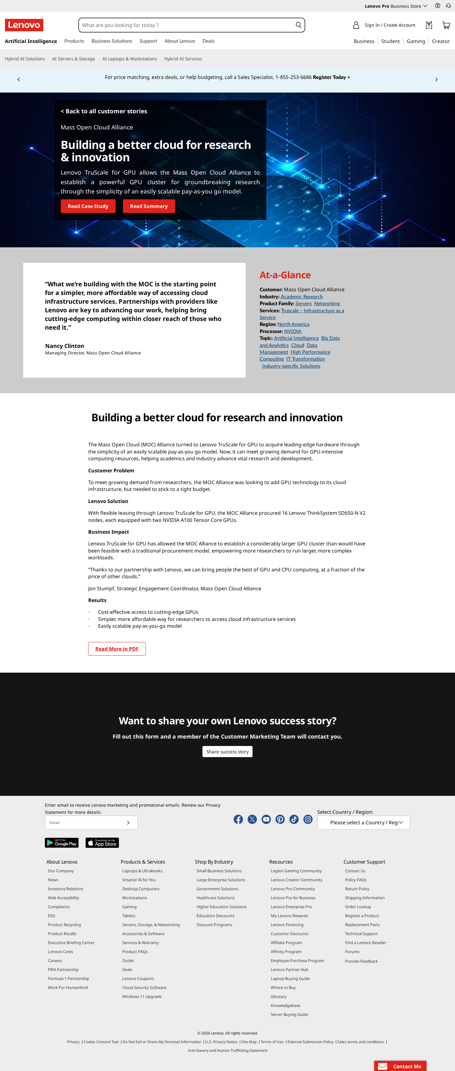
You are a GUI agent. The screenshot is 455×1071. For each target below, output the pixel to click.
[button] (437, 5)
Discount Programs (214, 924)
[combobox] (186, 25)
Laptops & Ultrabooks (142, 871)
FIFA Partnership (63, 969)
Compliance (59, 906)
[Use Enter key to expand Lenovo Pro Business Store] (425, 6)
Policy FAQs (355, 879)
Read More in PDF (117, 648)
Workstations (134, 897)
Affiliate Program (286, 942)
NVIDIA (292, 331)
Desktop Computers (140, 888)
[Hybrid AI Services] (204, 59)
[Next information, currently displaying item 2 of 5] (436, 80)
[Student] (402, 41)
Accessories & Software (143, 933)
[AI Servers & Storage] (97, 59)
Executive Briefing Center (71, 942)
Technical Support (361, 933)
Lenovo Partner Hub (289, 969)
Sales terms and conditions (360, 1041)
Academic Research (302, 296)
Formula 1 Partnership (68, 978)
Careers (55, 960)
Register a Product (362, 915)
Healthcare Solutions (216, 897)
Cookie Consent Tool (101, 1041)
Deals (127, 969)
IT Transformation (305, 359)
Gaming (129, 906)
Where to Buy (283, 987)
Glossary (279, 996)
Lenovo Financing (287, 924)
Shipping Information (365, 897)
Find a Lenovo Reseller (365, 942)
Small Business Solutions (219, 871)
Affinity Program (286, 951)
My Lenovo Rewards (289, 915)
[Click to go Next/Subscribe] (128, 822)
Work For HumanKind (68, 987)
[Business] (376, 41)
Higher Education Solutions (222, 906)
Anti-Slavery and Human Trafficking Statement (227, 1050)
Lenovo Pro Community (293, 888)
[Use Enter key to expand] (419, 26)
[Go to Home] (24, 25)
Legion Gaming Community (296, 871)
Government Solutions (217, 888)
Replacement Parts (362, 924)
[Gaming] (427, 41)
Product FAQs (135, 951)
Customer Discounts (289, 933)
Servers (304, 303)
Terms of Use (272, 1041)
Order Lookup (358, 906)
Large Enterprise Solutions (221, 879)
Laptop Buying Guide (290, 978)
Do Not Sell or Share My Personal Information (162, 1041)
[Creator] (452, 41)
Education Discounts (215, 915)
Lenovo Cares (60, 951)
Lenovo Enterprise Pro (291, 906)
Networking (327, 303)
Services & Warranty (140, 942)
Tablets (128, 915)
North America (294, 324)
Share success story (227, 751)
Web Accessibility (63, 897)
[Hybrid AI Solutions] (47, 59)
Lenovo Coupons (138, 978)
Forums (352, 951)
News (53, 879)
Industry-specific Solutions (291, 366)
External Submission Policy (310, 1041)
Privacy (73, 1041)
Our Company (61, 871)
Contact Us (355, 871)
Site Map (249, 1041)
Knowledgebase (285, 1005)
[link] (429, 26)
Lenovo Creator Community (297, 879)
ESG (51, 915)
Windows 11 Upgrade (142, 996)
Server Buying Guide (289, 1014)
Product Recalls (62, 933)
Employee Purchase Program (297, 960)
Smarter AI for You (139, 879)
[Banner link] (227, 77)
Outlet (128, 960)
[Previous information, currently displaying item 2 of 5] (18, 80)
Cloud (297, 345)
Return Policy (357, 888)
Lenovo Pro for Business (293, 897)
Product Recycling (64, 924)
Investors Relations (65, 888)
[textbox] (364, 822)
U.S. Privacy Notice (221, 1041)
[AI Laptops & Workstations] (159, 59)
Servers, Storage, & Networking (151, 924)
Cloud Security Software (144, 987)
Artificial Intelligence (296, 338)
